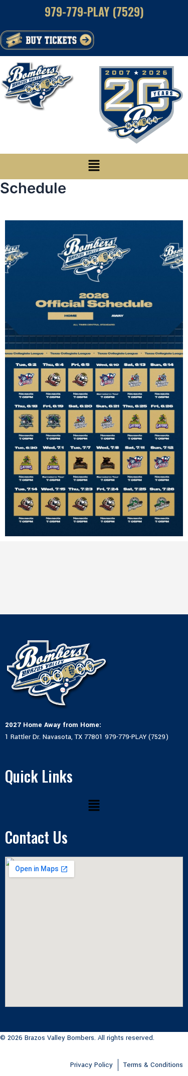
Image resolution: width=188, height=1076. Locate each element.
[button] (94, 166)
